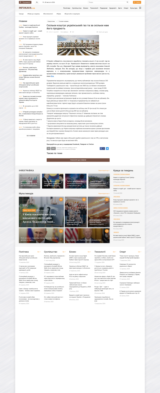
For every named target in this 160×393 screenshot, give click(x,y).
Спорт (126, 8)
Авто (120, 8)
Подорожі (103, 8)
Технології (94, 8)
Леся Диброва (64, 32)
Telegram (83, 144)
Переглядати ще (103, 170)
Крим (59, 14)
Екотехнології (48, 14)
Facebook (76, 144)
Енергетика (51, 21)
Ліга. (52, 76)
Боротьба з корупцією (72, 14)
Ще (38, 252)
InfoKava (27, 7)
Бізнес (85, 8)
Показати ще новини (78, 160)
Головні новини (63, 21)
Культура (133, 8)
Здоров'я (112, 8)
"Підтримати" (26, 2)
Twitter (91, 144)
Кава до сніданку (34, 14)
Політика (66, 8)
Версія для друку (103, 32)
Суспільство (76, 8)
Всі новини (31, 136)
